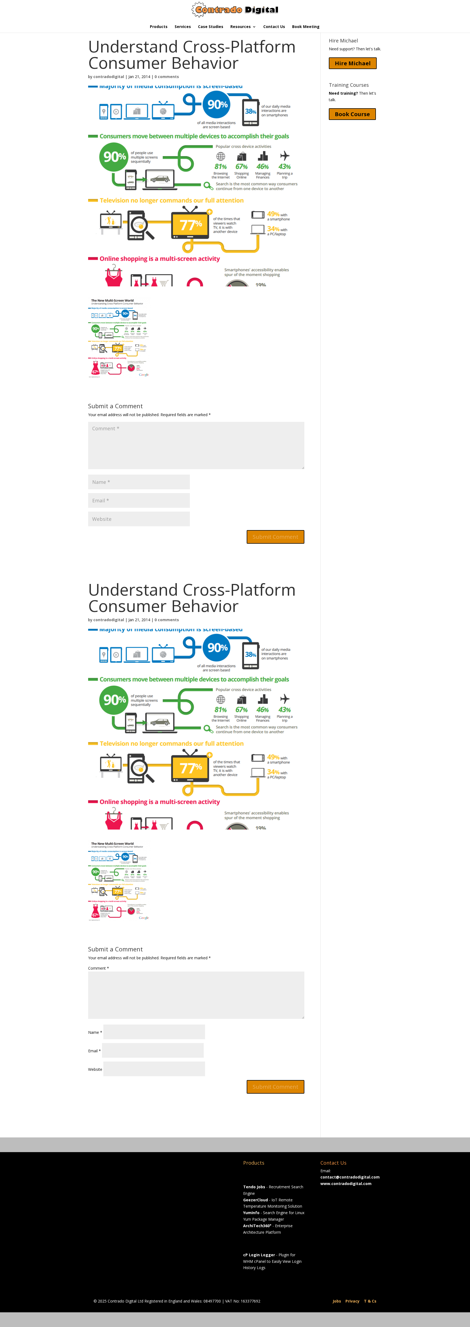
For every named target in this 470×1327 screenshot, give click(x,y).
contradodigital (108, 76)
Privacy (352, 1301)
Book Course (352, 114)
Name (95, 1032)
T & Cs (370, 1301)
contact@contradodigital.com (350, 1177)
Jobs (337, 1301)
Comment (98, 968)
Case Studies (210, 27)
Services (183, 27)
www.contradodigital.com (346, 1183)
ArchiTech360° (257, 1225)
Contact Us (274, 27)
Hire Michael (353, 63)
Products (159, 27)
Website (95, 1069)
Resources (240, 27)
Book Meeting (306, 27)
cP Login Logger (259, 1254)
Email (94, 1050)
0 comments (166, 76)
